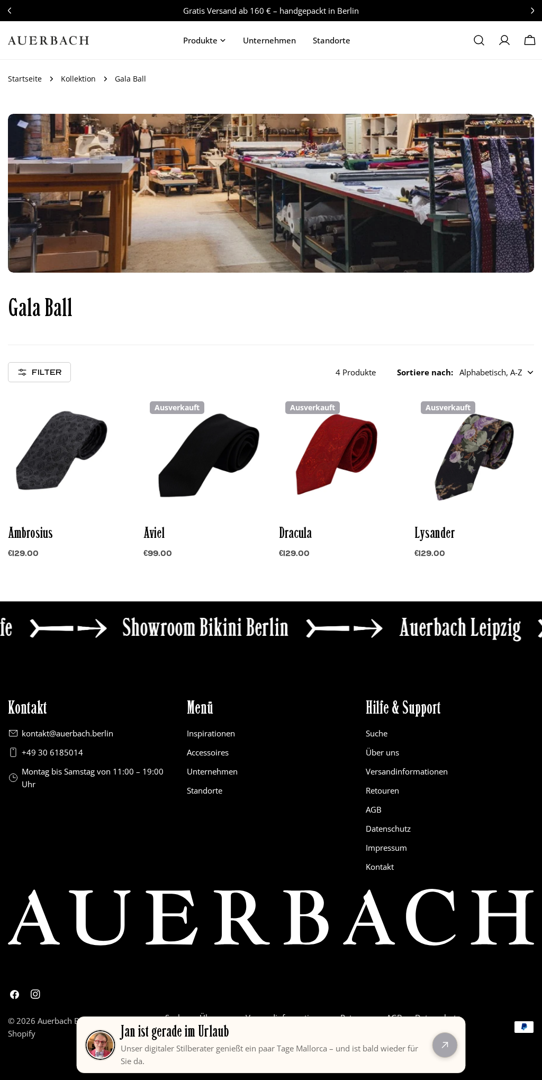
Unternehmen (212, 771)
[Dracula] (339, 455)
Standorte (204, 790)
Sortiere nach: (425, 372)
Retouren (382, 790)
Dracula (295, 533)
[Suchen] (479, 40)
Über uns (382, 752)
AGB (374, 809)
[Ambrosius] (68, 455)
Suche (376, 733)
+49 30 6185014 (52, 752)
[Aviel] (203, 455)
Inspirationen (211, 733)
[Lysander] (474, 455)
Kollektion (78, 79)
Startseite (25, 79)
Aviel (154, 533)
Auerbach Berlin (67, 1020)
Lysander (434, 533)
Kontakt (380, 866)
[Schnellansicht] (112, 418)
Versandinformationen (407, 771)
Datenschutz (388, 828)
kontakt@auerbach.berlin (67, 733)
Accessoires (208, 752)
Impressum (386, 847)
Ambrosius (30, 533)
